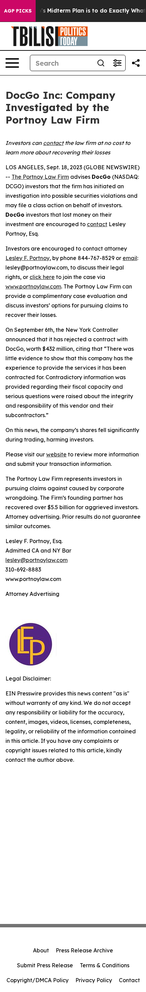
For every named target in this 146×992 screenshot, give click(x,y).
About (41, 950)
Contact (129, 980)
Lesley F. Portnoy (27, 258)
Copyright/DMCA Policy (37, 980)
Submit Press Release (45, 965)
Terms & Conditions (104, 965)
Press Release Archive (84, 950)
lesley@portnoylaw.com (36, 560)
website (56, 454)
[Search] (101, 63)
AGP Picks (18, 11)
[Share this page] (136, 63)
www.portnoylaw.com (33, 286)
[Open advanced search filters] (117, 63)
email (130, 258)
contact (97, 224)
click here (42, 277)
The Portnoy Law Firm (40, 176)
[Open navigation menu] (12, 63)
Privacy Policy (93, 980)
